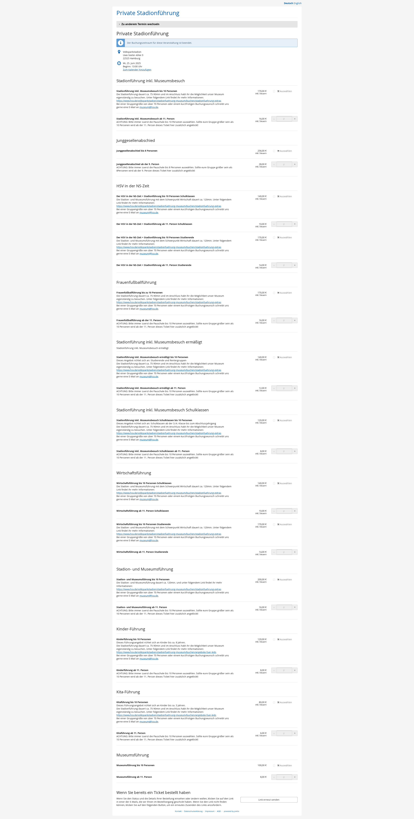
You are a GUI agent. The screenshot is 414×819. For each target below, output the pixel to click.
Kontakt (178, 811)
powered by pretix (231, 811)
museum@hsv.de (149, 107)
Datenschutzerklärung (193, 811)
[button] (207, 24)
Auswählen (285, 91)
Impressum (209, 811)
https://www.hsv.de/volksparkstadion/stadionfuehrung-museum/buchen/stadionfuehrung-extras (168, 100)
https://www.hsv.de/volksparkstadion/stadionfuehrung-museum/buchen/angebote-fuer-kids (166, 652)
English (298, 3)
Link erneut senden (268, 799)
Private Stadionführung (147, 13)
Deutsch (288, 3)
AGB (219, 811)
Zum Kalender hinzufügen (137, 69)
